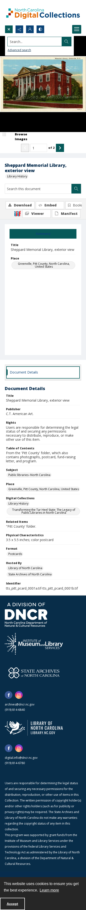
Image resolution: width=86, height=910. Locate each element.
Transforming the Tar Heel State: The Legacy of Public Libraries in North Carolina (43, 511)
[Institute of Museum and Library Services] (34, 644)
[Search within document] (76, 188)
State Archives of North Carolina (30, 574)
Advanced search (19, 50)
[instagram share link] (19, 695)
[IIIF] (17, 213)
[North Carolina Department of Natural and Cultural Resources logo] (26, 615)
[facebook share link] (8, 695)
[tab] (43, 233)
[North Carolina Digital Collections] (43, 12)
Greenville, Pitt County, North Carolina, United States (44, 265)
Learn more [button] (49, 890)
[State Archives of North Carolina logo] (34, 672)
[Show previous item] (25, 148)
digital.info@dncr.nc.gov (21, 758)
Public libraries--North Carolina (29, 475)
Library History (17, 176)
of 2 (51, 147)
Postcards (15, 554)
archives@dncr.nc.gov (19, 704)
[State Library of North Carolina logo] (34, 728)
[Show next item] (60, 148)
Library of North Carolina (25, 568)
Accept (12, 904)
